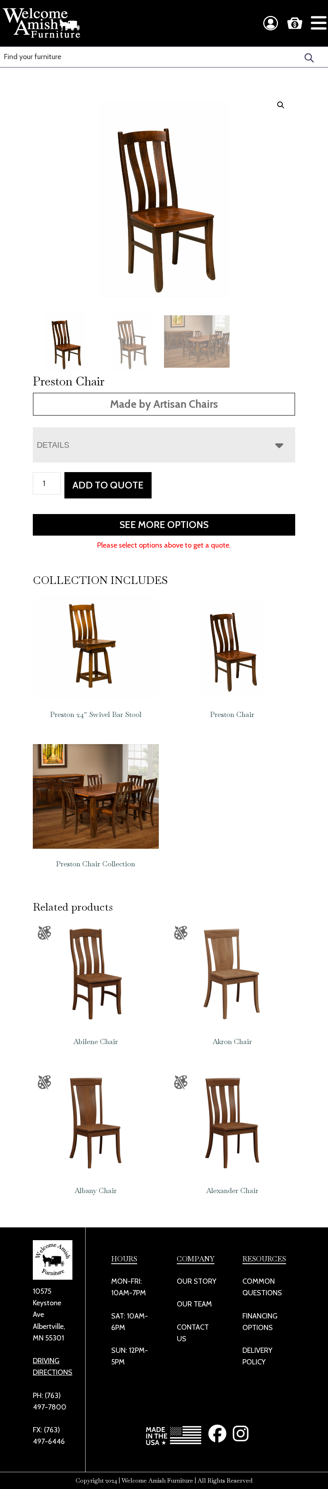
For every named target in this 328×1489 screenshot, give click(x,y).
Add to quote (108, 485)
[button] (281, 105)
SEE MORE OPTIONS (164, 524)
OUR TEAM (194, 1304)
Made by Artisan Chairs (164, 404)
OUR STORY (196, 1281)
